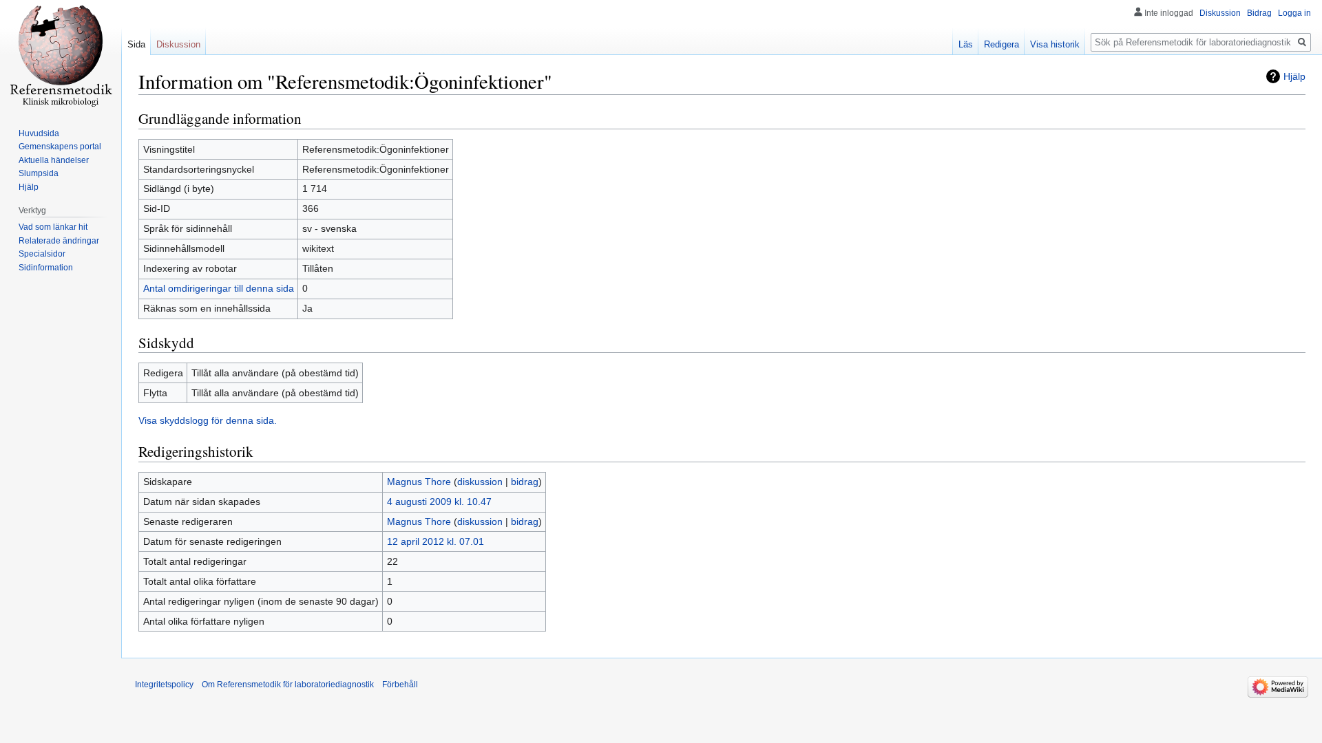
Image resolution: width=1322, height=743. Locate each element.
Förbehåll (400, 684)
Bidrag (1259, 13)
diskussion (480, 481)
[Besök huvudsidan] (61, 55)
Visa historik (1055, 44)
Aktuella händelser (54, 160)
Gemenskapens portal (60, 146)
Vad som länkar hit (53, 227)
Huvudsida (39, 133)
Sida (136, 44)
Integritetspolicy (164, 684)
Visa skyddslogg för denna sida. (207, 420)
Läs (965, 44)
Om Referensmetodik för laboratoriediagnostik (288, 684)
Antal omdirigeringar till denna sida (218, 288)
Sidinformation (46, 267)
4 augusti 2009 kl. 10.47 (439, 501)
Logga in (1294, 13)
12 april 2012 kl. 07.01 (435, 541)
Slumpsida (39, 173)
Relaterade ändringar (59, 241)
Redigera (1001, 44)
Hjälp (1294, 76)
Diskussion (1220, 13)
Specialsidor (42, 254)
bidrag (524, 481)
